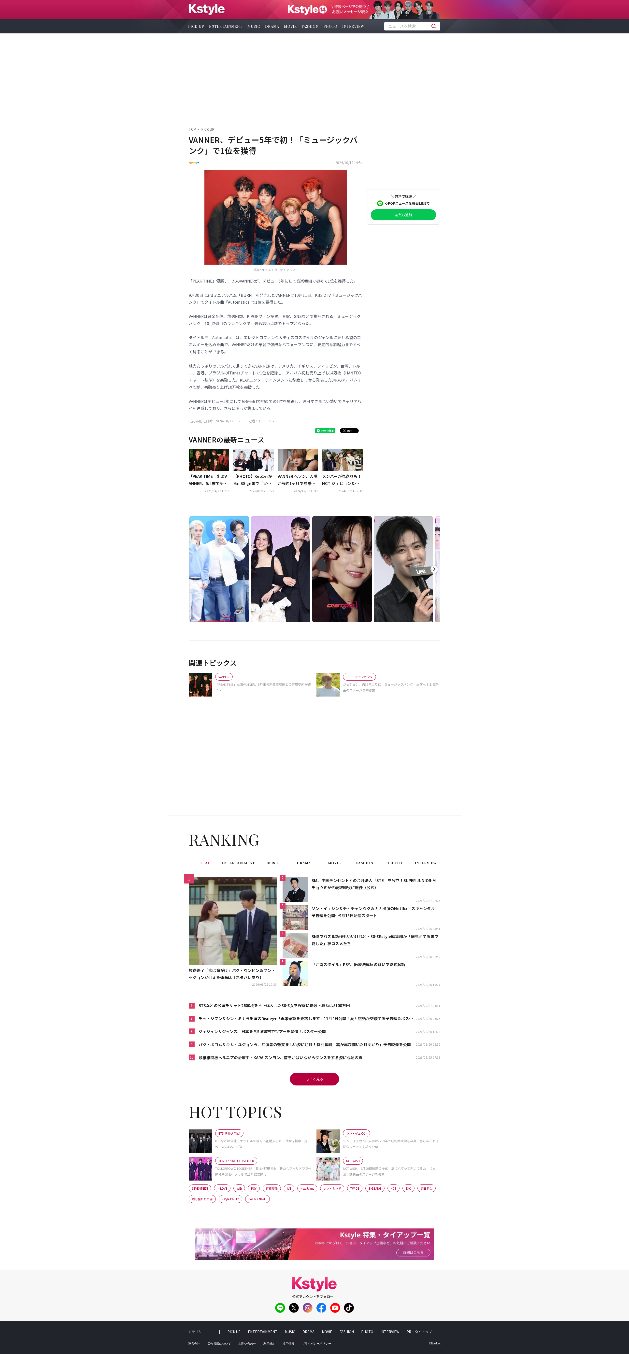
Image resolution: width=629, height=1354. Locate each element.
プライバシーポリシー (316, 1343)
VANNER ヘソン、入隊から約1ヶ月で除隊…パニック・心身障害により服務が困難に (297, 480)
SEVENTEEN (200, 1188)
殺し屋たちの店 (202, 1199)
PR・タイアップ (419, 1331)
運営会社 (194, 1343)
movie (290, 26)
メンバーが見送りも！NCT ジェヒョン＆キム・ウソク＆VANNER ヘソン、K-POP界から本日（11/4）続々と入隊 (342, 480)
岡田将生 (426, 1188)
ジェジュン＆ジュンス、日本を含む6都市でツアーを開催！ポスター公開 (262, 1031)
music (253, 26)
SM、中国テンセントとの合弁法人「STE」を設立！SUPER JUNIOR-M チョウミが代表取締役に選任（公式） (374, 883)
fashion (310, 26)
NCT (393, 1188)
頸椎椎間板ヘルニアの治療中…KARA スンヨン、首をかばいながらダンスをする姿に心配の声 (280, 1057)
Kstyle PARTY (230, 1199)
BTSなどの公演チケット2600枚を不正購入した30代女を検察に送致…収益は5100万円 (274, 1005)
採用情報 (288, 1343)
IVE (289, 1188)
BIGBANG (375, 1188)
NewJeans (307, 1188)
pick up (196, 26)
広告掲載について (219, 1343)
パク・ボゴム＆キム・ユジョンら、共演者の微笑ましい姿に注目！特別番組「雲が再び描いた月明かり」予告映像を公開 (305, 1044)
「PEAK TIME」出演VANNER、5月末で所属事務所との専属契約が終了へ (208, 480)
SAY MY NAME (257, 1199)
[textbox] (412, 26)
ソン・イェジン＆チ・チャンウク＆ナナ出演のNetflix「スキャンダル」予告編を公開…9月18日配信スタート (375, 911)
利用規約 (269, 1343)
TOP (192, 129)
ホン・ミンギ (332, 1188)
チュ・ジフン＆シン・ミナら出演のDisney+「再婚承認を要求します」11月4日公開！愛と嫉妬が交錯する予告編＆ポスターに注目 (306, 1018)
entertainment (226, 26)
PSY (254, 1188)
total (203, 863)
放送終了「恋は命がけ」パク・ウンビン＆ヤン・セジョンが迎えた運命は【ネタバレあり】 (232, 973)
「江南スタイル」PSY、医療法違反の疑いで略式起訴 (358, 964)
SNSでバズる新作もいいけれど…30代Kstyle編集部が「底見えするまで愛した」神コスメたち (375, 939)
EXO (408, 1188)
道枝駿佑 (272, 1188)
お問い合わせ (247, 1343)
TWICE (354, 1188)
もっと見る (314, 1078)
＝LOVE (222, 1188)
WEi (239, 1188)
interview (353, 26)
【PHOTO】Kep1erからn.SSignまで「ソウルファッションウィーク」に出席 (252, 480)
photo (330, 26)
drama (272, 26)
